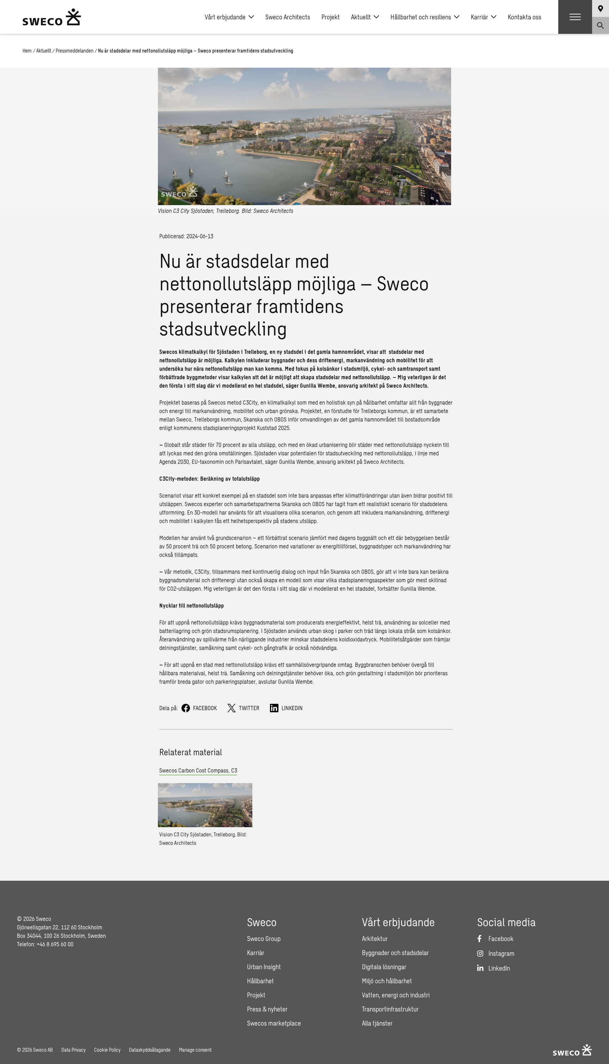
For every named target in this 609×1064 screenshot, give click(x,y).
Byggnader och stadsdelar (395, 953)
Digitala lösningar (384, 967)
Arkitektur (375, 938)
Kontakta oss (524, 17)
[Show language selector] (600, 8)
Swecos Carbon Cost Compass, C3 (198, 770)
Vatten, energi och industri (396, 995)
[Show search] (600, 25)
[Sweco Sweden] (52, 16)
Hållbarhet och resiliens (420, 17)
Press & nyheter (267, 1009)
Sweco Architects (287, 17)
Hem (27, 51)
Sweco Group (264, 938)
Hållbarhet (260, 981)
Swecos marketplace (274, 1023)
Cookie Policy (107, 1050)
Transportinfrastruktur (390, 1009)
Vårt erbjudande (225, 17)
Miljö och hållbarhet (387, 981)
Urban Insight (264, 967)
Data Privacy (73, 1050)
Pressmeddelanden (74, 51)
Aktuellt (361, 17)
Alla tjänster (377, 1023)
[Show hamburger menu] (575, 17)
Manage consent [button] (195, 1050)
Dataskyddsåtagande (150, 1050)
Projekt (330, 17)
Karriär (479, 17)
